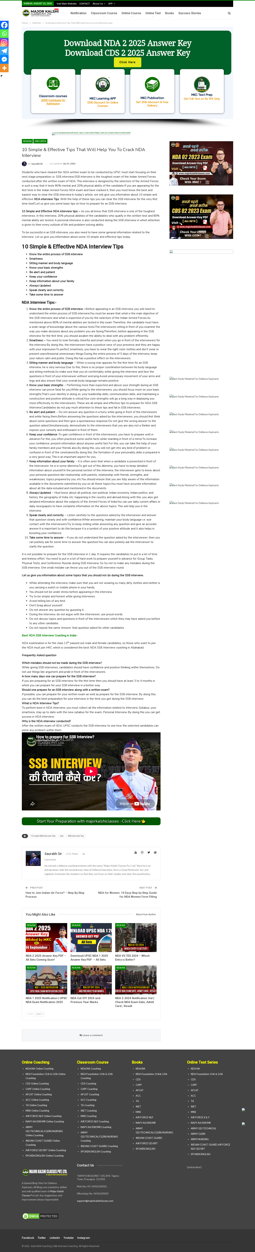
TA (137, 1101)
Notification (78, 13)
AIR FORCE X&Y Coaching (95, 1121)
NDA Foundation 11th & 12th (207, 1074)
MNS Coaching (89, 1116)
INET (138, 1106)
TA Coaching (87, 1105)
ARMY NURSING (200, 1139)
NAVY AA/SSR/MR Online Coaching (45, 1121)
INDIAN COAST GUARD (149, 1137)
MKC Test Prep (201, 95)
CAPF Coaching (89, 1088)
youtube (69, 1237)
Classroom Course (104, 13)
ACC (138, 1095)
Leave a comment (92, 1035)
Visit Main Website (67, 3)
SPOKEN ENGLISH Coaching (96, 1151)
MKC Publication (152, 98)
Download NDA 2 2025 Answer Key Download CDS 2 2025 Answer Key (127, 47)
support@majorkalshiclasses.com (95, 1200)
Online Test (153, 13)
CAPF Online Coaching (38, 1088)
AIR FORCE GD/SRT (147, 1143)
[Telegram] (4, 51)
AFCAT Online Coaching (39, 1094)
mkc (62, 836)
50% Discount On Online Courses (102, 104)
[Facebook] (4, 25)
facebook (28, 1237)
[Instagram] (4, 42)
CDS (138, 1079)
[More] (4, 68)
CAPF (139, 1084)
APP (110, 3)
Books (169, 13)
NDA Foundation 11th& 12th (151, 1074)
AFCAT (140, 1090)
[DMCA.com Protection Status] (40, 1216)
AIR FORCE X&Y (145, 1117)
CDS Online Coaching (37, 1083)
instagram (83, 1237)
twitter (42, 1237)
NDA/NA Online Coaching (39, 1068)
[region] (127, 78)
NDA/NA (27, 141)
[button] (127, 73)
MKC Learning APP (103, 98)
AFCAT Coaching (90, 1094)
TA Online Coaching (36, 1105)
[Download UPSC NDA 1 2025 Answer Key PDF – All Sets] (91, 937)
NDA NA (195, 1068)
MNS (138, 1111)
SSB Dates (40, 141)
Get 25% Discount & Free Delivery (152, 103)
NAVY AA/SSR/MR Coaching (96, 1127)
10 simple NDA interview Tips (43, 836)
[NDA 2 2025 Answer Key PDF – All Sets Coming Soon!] (46, 937)
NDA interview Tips (76, 836)
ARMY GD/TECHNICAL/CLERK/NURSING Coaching (99, 1136)
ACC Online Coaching (37, 1099)
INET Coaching (89, 1110)
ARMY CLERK (198, 1133)
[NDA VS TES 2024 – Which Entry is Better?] (136, 937)
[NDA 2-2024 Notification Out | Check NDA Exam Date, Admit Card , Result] (136, 979)
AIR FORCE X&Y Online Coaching (43, 1116)
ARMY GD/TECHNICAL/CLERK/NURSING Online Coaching (44, 1131)
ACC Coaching (88, 1099)
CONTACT (84, 3)
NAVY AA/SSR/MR (146, 1122)
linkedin (55, 1237)
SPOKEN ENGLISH (146, 1148)
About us (98, 3)
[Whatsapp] (4, 33)
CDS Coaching (88, 1083)
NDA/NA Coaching (91, 1068)
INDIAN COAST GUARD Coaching (99, 1146)
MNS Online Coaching (37, 1110)
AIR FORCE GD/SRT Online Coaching (46, 1150)
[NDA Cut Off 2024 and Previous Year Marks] (91, 979)
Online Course (131, 13)
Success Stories (189, 13)
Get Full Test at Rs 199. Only (202, 98)
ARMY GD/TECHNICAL (203, 1128)
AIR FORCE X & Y (200, 1117)
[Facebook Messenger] (4, 59)
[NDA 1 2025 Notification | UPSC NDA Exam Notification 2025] (46, 979)
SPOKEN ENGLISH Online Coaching (44, 1155)
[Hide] (1, 75)
